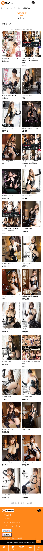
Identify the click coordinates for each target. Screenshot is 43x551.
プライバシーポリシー (13, 526)
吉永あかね (5, 266)
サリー (24, 198)
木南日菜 (25, 231)
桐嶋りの (5, 131)
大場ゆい (5, 399)
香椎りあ (25, 98)
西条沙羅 (25, 331)
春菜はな (5, 98)
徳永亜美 (5, 331)
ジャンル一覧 (11, 8)
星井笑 (24, 131)
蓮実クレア (5, 497)
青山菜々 (5, 465)
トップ (3, 8)
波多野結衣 (5, 432)
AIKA (4, 163)
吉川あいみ (5, 198)
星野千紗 (25, 266)
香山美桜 (5, 364)
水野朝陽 (25, 497)
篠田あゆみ (5, 61)
